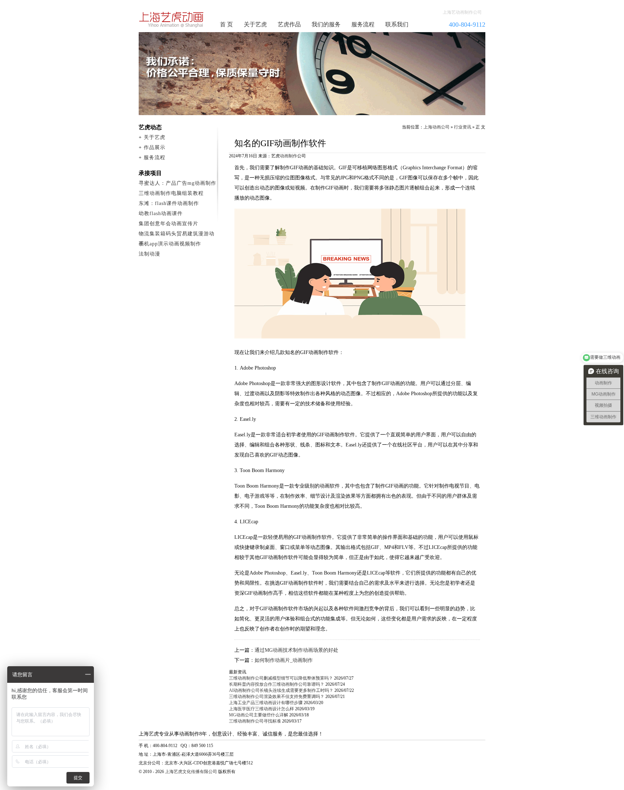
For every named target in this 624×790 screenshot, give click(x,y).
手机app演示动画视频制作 (170, 243)
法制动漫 (149, 254)
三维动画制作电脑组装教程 (171, 193)
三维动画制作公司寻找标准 (255, 721)
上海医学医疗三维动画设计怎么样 (261, 708)
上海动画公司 (437, 127)
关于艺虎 (255, 24)
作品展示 (154, 147)
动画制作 (288, 155)
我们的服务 (326, 24)
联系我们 (396, 24)
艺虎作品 (289, 24)
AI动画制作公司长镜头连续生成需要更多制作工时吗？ (281, 690)
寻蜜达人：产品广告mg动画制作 (177, 183)
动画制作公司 (171, 19)
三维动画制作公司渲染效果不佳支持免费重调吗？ (276, 696)
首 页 (226, 24)
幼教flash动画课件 (161, 213)
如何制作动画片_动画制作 (284, 660)
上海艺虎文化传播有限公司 (191, 771)
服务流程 (362, 24)
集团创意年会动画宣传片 (168, 223)
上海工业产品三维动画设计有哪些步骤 (266, 702)
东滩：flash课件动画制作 (169, 203)
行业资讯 (462, 127)
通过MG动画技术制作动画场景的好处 (296, 650)
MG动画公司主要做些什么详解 (258, 714)
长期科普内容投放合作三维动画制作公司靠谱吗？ (276, 684)
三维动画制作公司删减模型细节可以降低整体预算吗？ (281, 678)
